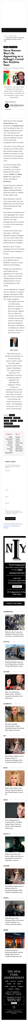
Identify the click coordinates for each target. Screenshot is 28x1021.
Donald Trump (8, 417)
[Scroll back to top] (14, 1007)
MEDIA (5, 47)
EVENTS (11, 989)
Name (7, 490)
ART (14, 983)
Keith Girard (8, 68)
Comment (8, 470)
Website (7, 503)
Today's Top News (14, 603)
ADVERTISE (18, 994)
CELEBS (9, 983)
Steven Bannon (8, 423)
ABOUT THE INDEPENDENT (13, 991)
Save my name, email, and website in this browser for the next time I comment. (14, 512)
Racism (20, 420)
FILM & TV (13, 986)
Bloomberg (7, 181)
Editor (20, 570)
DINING (17, 989)
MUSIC (19, 983)
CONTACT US (8, 993)
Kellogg (6, 420)
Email (7, 496)
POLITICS (13, 981)
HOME (7, 981)
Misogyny (13, 420)
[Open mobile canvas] (4, 30)
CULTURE (20, 981)
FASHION (20, 986)
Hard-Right (16, 417)
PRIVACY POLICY (17, 993)
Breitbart (12, 415)
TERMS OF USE (10, 994)
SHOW (6, 986)
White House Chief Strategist (12, 426)
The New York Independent (14, 11)
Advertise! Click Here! (17, 573)
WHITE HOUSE (13, 47)
